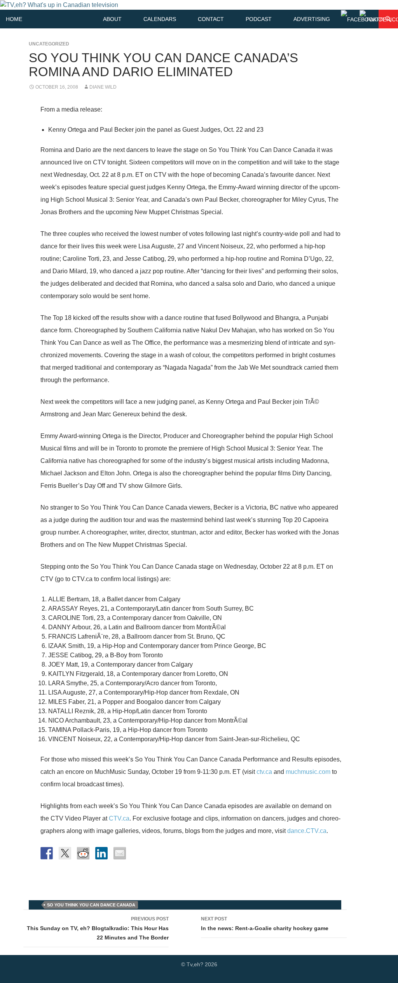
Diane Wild (103, 87)
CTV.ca (119, 818)
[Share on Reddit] (83, 853)
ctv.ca (264, 771)
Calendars (159, 19)
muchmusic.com (308, 771)
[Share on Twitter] (65, 853)
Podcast (259, 19)
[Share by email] (119, 853)
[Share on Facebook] (46, 853)
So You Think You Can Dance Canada (91, 905)
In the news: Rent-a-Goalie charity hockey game (264, 923)
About (112, 19)
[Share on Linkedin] (101, 853)
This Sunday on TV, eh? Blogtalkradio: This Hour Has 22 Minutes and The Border (98, 928)
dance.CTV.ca (306, 831)
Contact (211, 19)
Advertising (311, 19)
